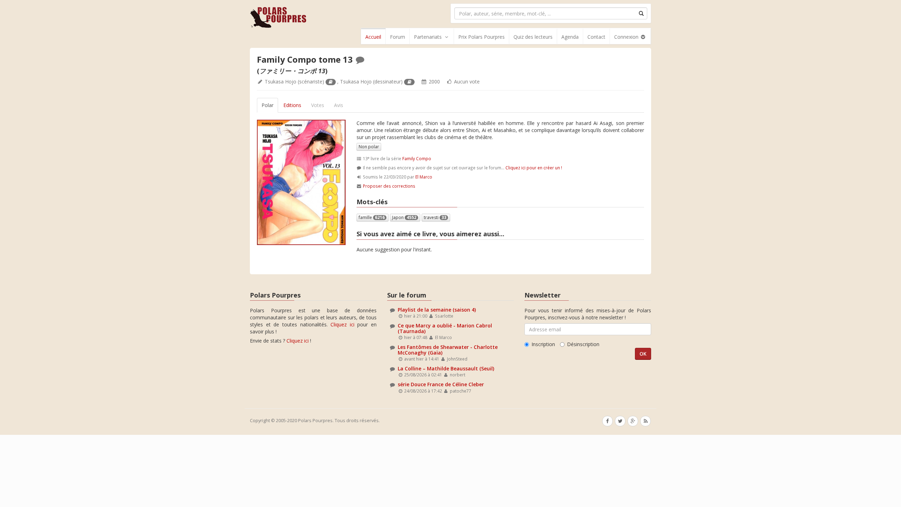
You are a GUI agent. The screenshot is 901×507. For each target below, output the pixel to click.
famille (372, 217)
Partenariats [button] (428, 36)
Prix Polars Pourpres (481, 36)
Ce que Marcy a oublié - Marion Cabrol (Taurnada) (445, 328)
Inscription (543, 344)
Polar (267, 105)
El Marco (423, 177)
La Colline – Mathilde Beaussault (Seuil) (446, 368)
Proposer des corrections (389, 186)
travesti (435, 217)
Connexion (627, 36)
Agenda (570, 36)
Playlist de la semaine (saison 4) (437, 309)
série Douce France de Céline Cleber (441, 384)
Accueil (373, 36)
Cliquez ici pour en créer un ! (533, 167)
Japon (404, 217)
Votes (317, 105)
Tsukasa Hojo (280, 81)
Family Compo (416, 158)
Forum (397, 36)
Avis (338, 105)
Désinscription (583, 344)
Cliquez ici (342, 324)
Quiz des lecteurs (533, 36)
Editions (292, 105)
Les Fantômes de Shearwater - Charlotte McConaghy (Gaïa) (448, 350)
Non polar (369, 147)
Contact (596, 36)
